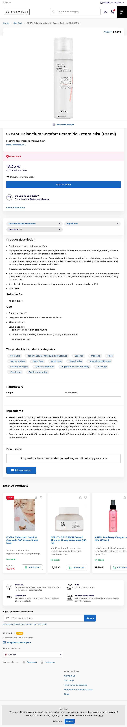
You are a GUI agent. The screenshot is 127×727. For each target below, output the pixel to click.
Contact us (69, 675)
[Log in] (105, 12)
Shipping (69, 680)
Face (110, 356)
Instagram (50, 662)
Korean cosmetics (44, 366)
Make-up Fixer (17, 361)
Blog (66, 694)
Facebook (32, 662)
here (101, 715)
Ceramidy (102, 366)
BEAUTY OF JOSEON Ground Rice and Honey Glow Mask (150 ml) (68, 540)
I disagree (57, 721)
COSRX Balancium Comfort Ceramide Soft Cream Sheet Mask (22, 540)
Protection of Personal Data (78, 689)
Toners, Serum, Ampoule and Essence (47, 356)
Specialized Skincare (100, 361)
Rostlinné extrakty (38, 372)
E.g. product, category (68, 11)
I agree (69, 721)
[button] (121, 12)
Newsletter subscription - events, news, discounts (25, 624)
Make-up (95, 356)
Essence (79, 356)
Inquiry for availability (22, 176)
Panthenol (15, 372)
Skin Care (17, 23)
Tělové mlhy (75, 361)
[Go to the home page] (17, 11)
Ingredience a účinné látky (75, 366)
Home (6, 23)
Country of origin (19, 366)
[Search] (53, 11)
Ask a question (22, 470)
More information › (15, 144)
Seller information (15, 207)
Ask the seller (63, 184)
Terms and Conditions (75, 685)
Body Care (38, 361)
